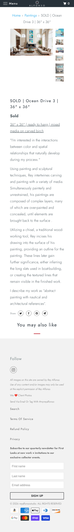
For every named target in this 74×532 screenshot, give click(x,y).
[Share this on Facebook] (28, 313)
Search (14, 409)
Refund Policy (19, 429)
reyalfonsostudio (27, 503)
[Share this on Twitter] (20, 313)
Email (22, 401)
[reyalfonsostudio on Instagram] (14, 370)
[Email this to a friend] (44, 313)
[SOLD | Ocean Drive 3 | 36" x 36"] (31, 42)
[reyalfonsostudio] (37, 3)
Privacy (15, 439)
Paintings (31, 15)
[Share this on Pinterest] (36, 313)
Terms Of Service (21, 419)
